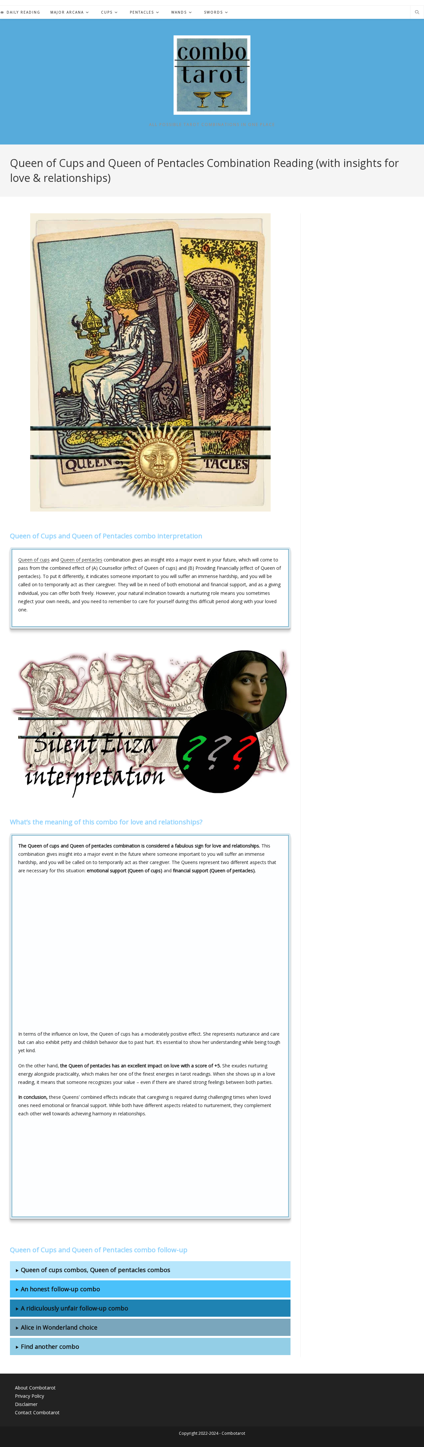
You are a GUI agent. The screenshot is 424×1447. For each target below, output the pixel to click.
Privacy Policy (29, 1396)
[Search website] (417, 12)
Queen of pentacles (81, 560)
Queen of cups (34, 560)
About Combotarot (35, 1388)
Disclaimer (26, 1404)
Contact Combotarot (37, 1412)
